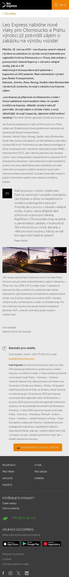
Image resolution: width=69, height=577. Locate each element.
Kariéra (39, 478)
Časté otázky (9, 503)
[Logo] (9, 5)
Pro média (10, 13)
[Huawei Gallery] (51, 544)
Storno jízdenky (11, 508)
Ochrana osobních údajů (15, 564)
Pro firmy (8, 471)
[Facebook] (3, 573)
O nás (38, 465)
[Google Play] (31, 544)
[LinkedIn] (27, 573)
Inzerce (7, 484)
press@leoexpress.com (21, 358)
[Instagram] (10, 573)
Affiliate (7, 478)
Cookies (6, 559)
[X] (18, 573)
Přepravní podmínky (13, 554)
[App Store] (11, 544)
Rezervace (9, 465)
